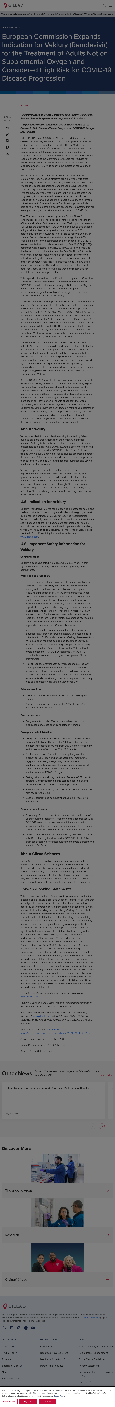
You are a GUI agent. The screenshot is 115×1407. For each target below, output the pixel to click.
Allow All (47, 1401)
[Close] (110, 1391)
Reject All (28, 1401)
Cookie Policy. (59, 1396)
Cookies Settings (9, 1401)
